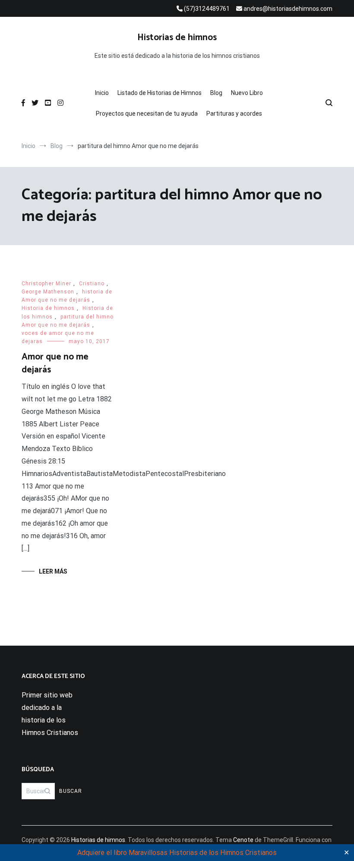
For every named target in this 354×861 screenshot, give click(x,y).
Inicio (102, 92)
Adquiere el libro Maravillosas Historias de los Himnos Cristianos (177, 852)
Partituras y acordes (234, 113)
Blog (216, 92)
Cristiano (91, 284)
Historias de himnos (177, 37)
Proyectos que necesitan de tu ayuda (147, 113)
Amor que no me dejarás (55, 363)
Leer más (53, 571)
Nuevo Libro (247, 92)
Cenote (243, 839)
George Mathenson (48, 292)
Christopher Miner (46, 284)
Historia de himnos (48, 308)
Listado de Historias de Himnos (159, 92)
